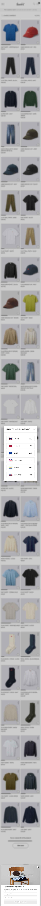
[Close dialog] (38, 867)
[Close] (34, 429)
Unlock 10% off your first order (20, 902)
